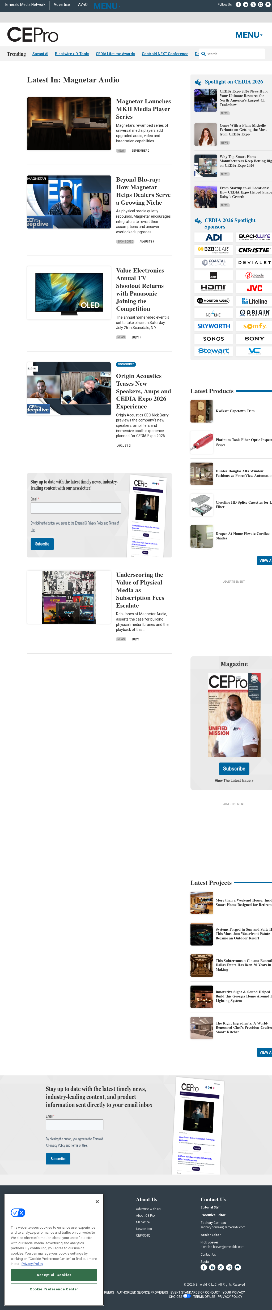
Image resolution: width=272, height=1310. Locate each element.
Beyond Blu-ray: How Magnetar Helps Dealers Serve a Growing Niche (143, 190)
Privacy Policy (32, 1264)
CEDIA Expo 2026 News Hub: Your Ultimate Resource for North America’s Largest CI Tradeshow (244, 97)
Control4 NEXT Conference (165, 54)
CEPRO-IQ (143, 1235)
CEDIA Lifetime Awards (115, 54)
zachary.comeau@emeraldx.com (223, 1227)
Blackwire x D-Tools (72, 54)
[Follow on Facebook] (238, 4)
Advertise (62, 5)
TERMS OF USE (204, 1297)
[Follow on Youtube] (268, 4)
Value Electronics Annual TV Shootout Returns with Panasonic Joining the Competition (140, 289)
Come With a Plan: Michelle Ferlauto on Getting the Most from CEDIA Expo (243, 129)
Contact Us (208, 1254)
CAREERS (107, 1292)
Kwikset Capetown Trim (235, 411)
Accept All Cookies (54, 1275)
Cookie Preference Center (54, 1289)
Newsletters (144, 1229)
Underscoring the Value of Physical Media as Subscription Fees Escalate (140, 589)
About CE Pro (145, 1215)
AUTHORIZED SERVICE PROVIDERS (142, 1292)
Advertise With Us (148, 1209)
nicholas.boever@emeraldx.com (222, 1247)
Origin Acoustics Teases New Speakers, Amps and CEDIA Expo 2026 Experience (143, 391)
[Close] (97, 1201)
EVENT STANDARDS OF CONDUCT (195, 1292)
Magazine (143, 1222)
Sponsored (125, 241)
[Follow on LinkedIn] (245, 4)
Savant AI (40, 54)
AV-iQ (83, 5)
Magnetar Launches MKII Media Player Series (143, 108)
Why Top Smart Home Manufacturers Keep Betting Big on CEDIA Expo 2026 (246, 161)
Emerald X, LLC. (206, 1284)
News (121, 150)
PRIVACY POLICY (230, 1297)
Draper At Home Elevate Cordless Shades (243, 536)
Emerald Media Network (25, 5)
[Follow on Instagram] (260, 4)
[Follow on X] (253, 4)
